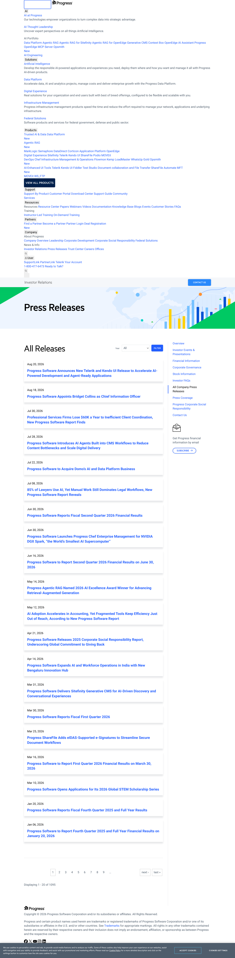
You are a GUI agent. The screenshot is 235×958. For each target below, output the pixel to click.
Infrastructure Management (41, 102)
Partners (30, 219)
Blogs (137, 206)
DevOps (29, 159)
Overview (178, 343)
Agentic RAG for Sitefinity (75, 42)
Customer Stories (162, 206)
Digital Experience (35, 91)
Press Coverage (183, 398)
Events (146, 206)
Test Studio (90, 168)
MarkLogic (31, 151)
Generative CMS (137, 42)
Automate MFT (103, 170)
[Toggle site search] (26, 271)
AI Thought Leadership (38, 27)
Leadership (56, 240)
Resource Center (48, 206)
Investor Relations (35, 249)
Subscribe (183, 450)
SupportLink (31, 262)
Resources (32, 202)
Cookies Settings (218, 950)
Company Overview (36, 240)
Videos (86, 206)
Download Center (82, 193)
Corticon (73, 151)
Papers (64, 206)
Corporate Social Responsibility (115, 240)
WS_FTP (39, 176)
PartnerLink (47, 262)
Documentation (102, 206)
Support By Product (36, 193)
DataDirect (60, 151)
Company (31, 232)
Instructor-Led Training (38, 215)
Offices (99, 249)
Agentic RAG (51, 42)
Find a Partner (33, 223)
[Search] (26, 253)
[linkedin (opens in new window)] (44, 942)
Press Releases (57, 249)
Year (117, 348)
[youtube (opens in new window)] (35, 942)
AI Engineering (33, 55)
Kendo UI (74, 155)
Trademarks (111, 925)
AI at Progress (33, 15)
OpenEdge (113, 151)
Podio (97, 155)
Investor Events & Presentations (184, 352)
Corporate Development (79, 240)
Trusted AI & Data (35, 134)
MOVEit (106, 155)
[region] (117, 950)
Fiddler (77, 168)
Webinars (76, 206)
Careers (89, 249)
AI (26, 11)
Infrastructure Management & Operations (67, 159)
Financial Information (186, 361)
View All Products (40, 183)
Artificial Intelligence (37, 64)
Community (120, 193)
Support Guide (103, 193)
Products (31, 130)
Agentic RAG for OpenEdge (109, 42)
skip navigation (37, 4)
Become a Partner (54, 223)
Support (30, 189)
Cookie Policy (115, 950)
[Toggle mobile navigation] (26, 275)
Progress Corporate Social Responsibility (189, 406)
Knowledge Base (122, 206)
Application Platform (92, 151)
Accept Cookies (188, 950)
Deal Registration (65, 226)
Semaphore (45, 151)
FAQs (177, 206)
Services (29, 198)
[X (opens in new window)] (30, 942)
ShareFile (87, 155)
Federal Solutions (35, 118)
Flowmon (100, 159)
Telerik (63, 155)
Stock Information (184, 374)
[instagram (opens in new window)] (40, 942)
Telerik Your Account (68, 262)
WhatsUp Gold (140, 159)
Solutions (31, 59)
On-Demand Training (67, 215)
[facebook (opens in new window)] (26, 942)
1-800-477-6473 (34, 266)
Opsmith (44, 49)
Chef (37, 159)
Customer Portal (60, 193)
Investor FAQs (181, 380)
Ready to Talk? (54, 266)
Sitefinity (53, 155)
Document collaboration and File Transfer (124, 168)
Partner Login (75, 223)
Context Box (156, 42)
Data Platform (33, 42)
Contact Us (199, 282)
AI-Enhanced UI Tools (37, 168)
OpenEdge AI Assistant (179, 42)
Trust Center (75, 249)
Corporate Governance (187, 367)
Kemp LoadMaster (118, 159)
